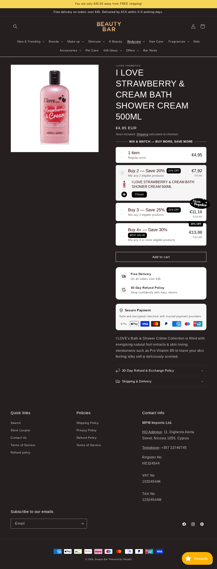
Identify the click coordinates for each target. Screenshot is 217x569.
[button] (15, 26)
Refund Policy (87, 437)
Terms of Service (23, 445)
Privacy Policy (87, 430)
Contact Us (19, 437)
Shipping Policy (88, 423)
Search (16, 423)
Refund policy (21, 452)
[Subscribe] (82, 524)
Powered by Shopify (120, 559)
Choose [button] (139, 194)
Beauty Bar (102, 559)
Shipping (142, 134)
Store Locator (21, 430)
